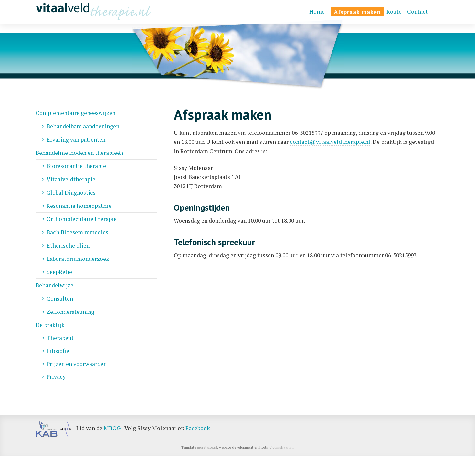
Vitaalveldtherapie (71, 179)
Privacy (56, 376)
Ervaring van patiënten (76, 139)
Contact (417, 12)
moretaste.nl (207, 447)
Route (394, 12)
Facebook (197, 428)
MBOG (112, 428)
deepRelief (60, 272)
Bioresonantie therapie (76, 166)
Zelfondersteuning (70, 311)
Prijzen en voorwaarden (77, 363)
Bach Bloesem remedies (77, 232)
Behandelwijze (54, 285)
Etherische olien (68, 245)
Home (317, 12)
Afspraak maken (357, 12)
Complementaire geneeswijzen (75, 113)
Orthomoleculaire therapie (82, 219)
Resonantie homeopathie (79, 205)
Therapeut (60, 338)
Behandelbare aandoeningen (83, 126)
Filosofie (58, 351)
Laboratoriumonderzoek (78, 258)
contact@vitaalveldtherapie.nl (330, 141)
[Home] (94, 12)
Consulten (60, 298)
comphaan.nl (283, 447)
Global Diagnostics (71, 192)
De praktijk (50, 325)
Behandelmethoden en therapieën (79, 152)
